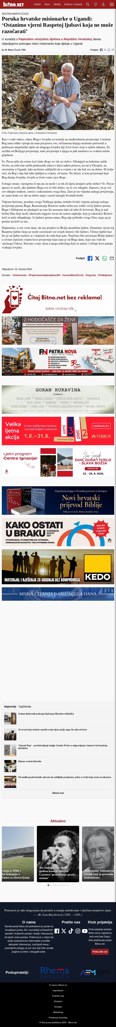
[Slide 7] (62, 885)
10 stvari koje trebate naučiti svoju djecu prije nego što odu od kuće (52, 729)
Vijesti (37, 4)
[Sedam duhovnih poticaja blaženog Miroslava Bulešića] (10, 718)
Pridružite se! (100, 951)
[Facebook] (57, 931)
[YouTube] (84, 931)
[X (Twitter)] (63, 931)
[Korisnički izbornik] (103, 4)
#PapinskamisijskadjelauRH (44, 275)
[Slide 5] (58, 885)
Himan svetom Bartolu (29, 761)
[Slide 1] (48, 885)
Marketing (58, 1012)
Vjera (47, 4)
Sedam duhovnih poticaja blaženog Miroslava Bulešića (46, 713)
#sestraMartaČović (73, 275)
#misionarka (20, 275)
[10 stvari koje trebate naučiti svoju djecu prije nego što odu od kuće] (10, 734)
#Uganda (90, 275)
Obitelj (57, 4)
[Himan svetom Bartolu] (10, 766)
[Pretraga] (87, 4)
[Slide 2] (50, 885)
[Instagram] (78, 931)
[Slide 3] (53, 885)
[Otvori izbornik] (111, 4)
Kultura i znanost (73, 4)
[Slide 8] (65, 885)
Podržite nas (58, 996)
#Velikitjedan (105, 275)
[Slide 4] (55, 885)
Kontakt (58, 1007)
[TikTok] (71, 931)
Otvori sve (58, 793)
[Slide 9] (67, 885)
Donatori (58, 1001)
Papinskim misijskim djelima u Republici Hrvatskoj (55, 39)
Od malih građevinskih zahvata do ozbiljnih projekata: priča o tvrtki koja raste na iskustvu (64, 777)
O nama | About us (58, 985)
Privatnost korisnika (58, 1017)
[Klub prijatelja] (95, 4)
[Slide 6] (60, 885)
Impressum (58, 990)
